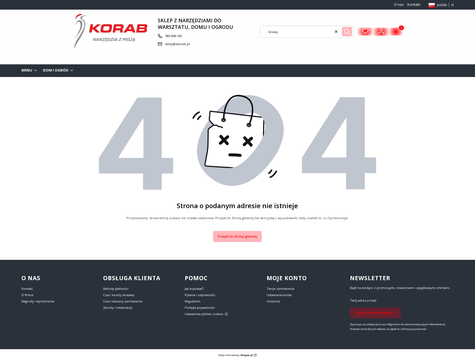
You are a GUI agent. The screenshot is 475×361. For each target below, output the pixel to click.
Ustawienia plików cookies (204, 314)
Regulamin (192, 301)
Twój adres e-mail (363, 300)
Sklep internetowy (235, 355)
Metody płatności (115, 288)
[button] (347, 31)
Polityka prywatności (200, 307)
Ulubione (273, 301)
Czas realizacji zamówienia (122, 301)
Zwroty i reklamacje (117, 307)
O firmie (27, 295)
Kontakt (413, 4)
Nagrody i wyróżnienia (37, 301)
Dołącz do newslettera (375, 312)
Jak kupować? (194, 288)
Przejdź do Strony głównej (237, 236)
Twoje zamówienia (280, 288)
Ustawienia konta (279, 295)
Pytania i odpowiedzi (200, 295)
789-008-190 (173, 36)
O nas (399, 4)
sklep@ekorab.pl (177, 44)
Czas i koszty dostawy (118, 295)
